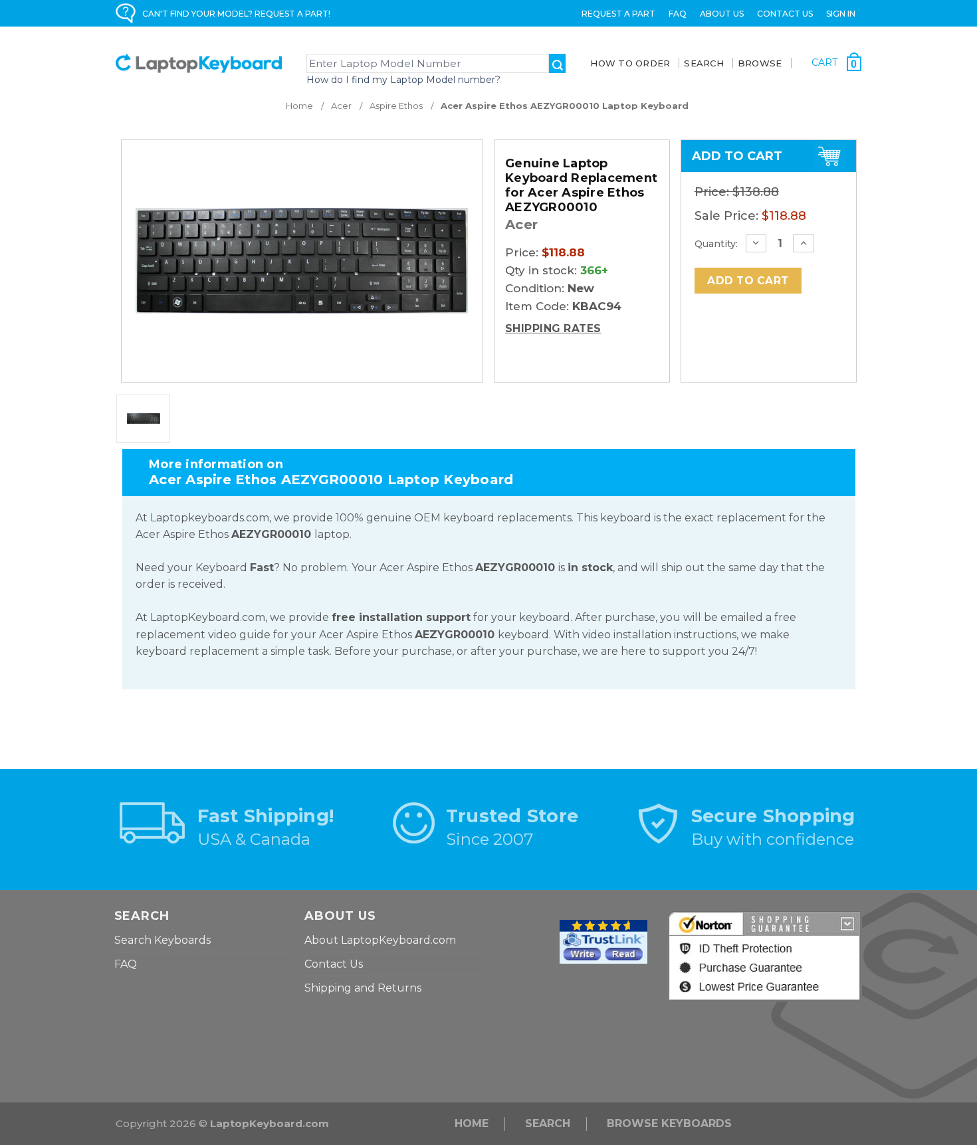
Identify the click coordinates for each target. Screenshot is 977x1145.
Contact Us (785, 14)
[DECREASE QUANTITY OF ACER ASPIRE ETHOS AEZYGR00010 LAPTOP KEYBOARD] (756, 243)
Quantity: (716, 244)
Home (472, 1123)
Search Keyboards (162, 940)
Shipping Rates (553, 328)
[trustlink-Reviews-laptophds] (603, 940)
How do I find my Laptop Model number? (403, 80)
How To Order (630, 63)
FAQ (678, 14)
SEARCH (704, 63)
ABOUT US (722, 14)
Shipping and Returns (362, 988)
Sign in (840, 14)
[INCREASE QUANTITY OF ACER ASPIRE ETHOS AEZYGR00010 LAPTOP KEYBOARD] (803, 243)
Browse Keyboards (669, 1123)
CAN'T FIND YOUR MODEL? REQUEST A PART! (236, 14)
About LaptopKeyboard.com (380, 940)
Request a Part (618, 14)
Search (547, 1123)
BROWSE (760, 63)
